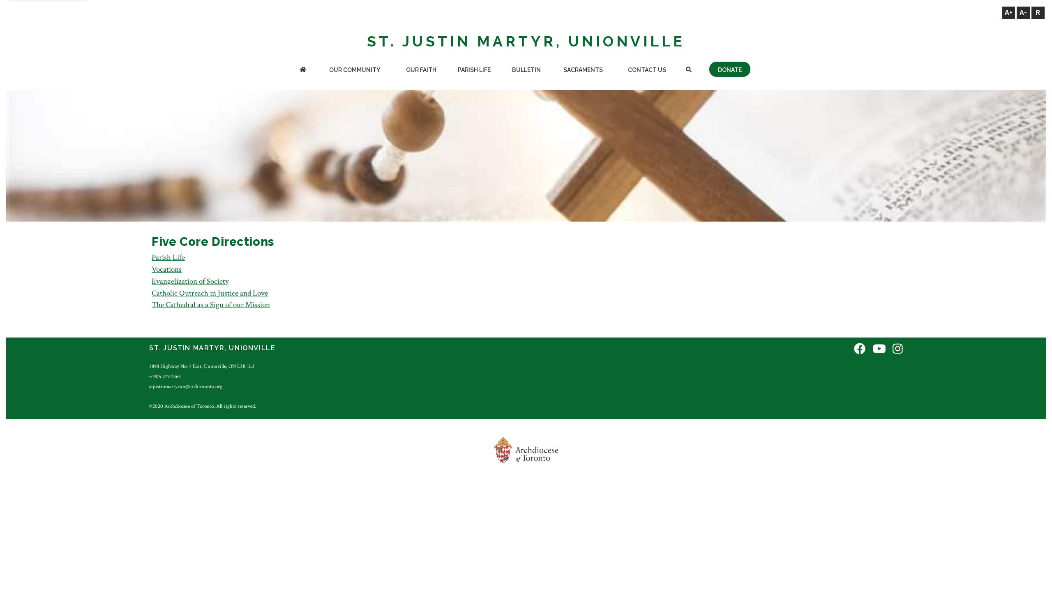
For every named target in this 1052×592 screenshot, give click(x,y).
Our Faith (421, 70)
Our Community (354, 70)
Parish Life (474, 70)
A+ (1008, 12)
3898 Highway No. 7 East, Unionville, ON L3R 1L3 (201, 366)
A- (1023, 12)
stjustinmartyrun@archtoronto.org (185, 386)
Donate (730, 70)
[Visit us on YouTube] (879, 349)
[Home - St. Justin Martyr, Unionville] (303, 70)
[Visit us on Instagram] (898, 349)
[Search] (688, 70)
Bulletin (526, 70)
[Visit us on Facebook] (859, 349)
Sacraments (583, 70)
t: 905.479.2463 (165, 376)
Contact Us (647, 70)
